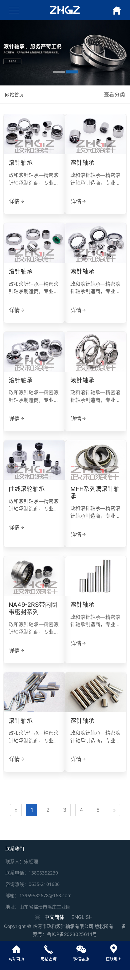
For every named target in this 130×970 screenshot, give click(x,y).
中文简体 (54, 917)
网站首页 (14, 94)
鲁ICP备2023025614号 (72, 934)
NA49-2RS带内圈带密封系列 (33, 608)
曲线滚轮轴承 (27, 488)
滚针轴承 (21, 162)
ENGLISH (82, 917)
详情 (14, 201)
